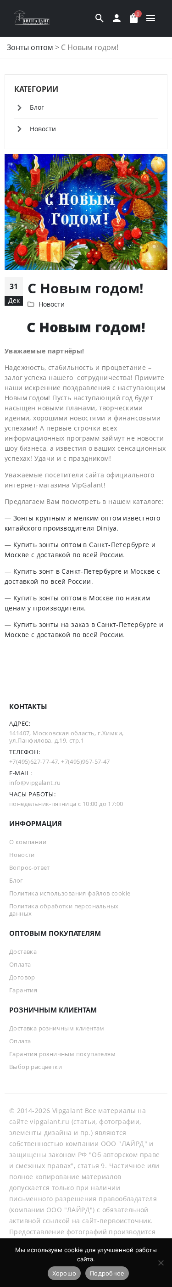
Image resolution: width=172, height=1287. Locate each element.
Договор (22, 977)
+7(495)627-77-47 (33, 761)
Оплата (20, 964)
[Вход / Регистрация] (116, 18)
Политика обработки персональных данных (63, 910)
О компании (27, 842)
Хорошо (64, 1273)
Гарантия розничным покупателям (62, 1054)
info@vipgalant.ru (35, 782)
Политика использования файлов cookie (69, 893)
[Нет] (160, 1262)
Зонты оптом (30, 47)
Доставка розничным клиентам (57, 1028)
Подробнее (107, 1273)
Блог (37, 107)
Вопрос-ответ (29, 867)
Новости (52, 304)
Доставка (23, 951)
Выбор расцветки (35, 1067)
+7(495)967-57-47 (85, 761)
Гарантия (23, 990)
